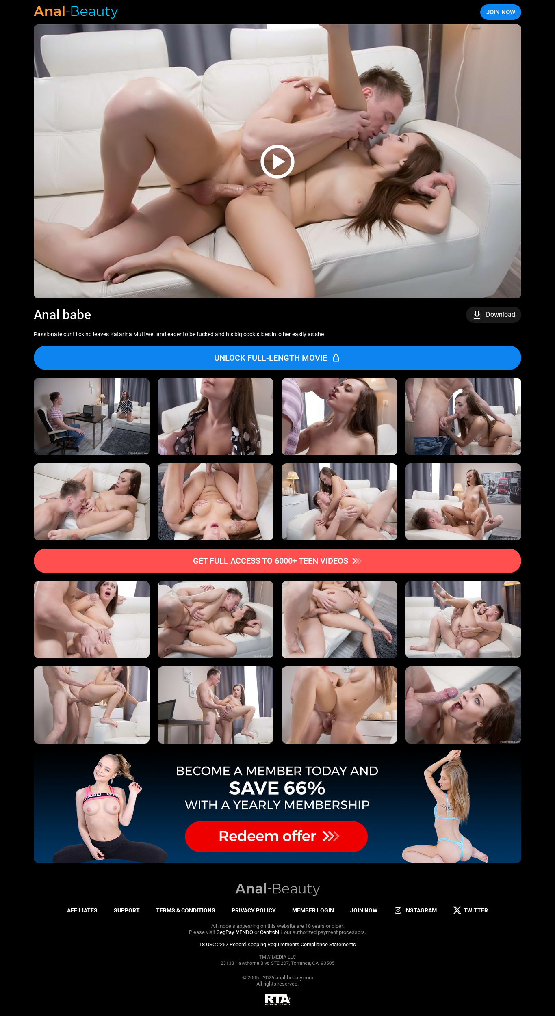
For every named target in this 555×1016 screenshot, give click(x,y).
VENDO (244, 932)
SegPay (225, 932)
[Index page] (76, 12)
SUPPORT (127, 910)
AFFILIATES (82, 910)
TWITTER (476, 910)
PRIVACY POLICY (254, 910)
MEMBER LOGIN (313, 910)
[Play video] (277, 161)
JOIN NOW (500, 12)
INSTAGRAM (420, 910)
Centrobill (271, 932)
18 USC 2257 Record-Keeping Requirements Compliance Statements (277, 944)
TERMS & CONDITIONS (185, 910)
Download (500, 314)
